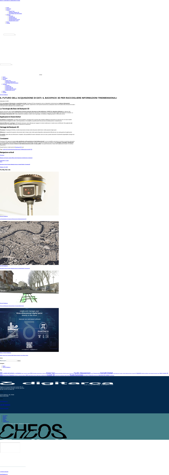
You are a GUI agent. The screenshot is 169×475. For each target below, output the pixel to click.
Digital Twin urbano (66, 373)
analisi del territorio (7, 149)
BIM (31, 373)
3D (1, 373)
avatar (23, 373)
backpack (14, 149)
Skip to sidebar (10, 0)
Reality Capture (66, 375)
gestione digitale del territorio (127, 373)
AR (14, 373)
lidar (1, 375)
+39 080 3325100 (5, 405)
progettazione (62, 375)
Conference (44, 373)
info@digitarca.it (4, 401)
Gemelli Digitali (106, 373)
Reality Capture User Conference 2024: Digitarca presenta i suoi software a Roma (14, 355)
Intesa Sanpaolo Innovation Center (153, 373)
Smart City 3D (96, 375)
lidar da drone (6, 375)
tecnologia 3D (112, 375)
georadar (121, 373)
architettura (18, 373)
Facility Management (82, 373)
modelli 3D (29, 149)
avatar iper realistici (27, 373)
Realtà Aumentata (76, 375)
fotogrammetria (96, 373)
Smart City (91, 375)
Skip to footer (17, 0)
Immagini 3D (134, 373)
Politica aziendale (4, 408)
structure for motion (104, 375)
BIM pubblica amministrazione (37, 373)
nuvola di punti (57, 375)
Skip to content (3, 0)
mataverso (16, 375)
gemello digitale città (116, 373)
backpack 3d (19, 149)
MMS (27, 375)
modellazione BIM (44, 375)
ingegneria (138, 373)
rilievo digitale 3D (86, 375)
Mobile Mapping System (32, 375)
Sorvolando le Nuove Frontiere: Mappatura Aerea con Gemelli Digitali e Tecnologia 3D (15, 268)
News (1, 352)
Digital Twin (50, 373)
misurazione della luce (21, 375)
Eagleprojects (71, 373)
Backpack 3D (18, 147)
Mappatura (24, 149)
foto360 (92, 373)
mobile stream (38, 375)
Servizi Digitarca (4, 94)
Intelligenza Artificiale (145, 373)
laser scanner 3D (164, 373)
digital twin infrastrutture (59, 373)
